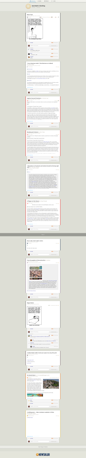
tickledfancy (30, 243)
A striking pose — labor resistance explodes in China (40, 412)
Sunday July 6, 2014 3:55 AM (32, 261)
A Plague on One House (33, 201)
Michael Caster (30, 417)
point (47, 218)
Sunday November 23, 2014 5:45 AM (33, 65)
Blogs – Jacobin (30, 100)
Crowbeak (31, 49)
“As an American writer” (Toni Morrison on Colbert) (40, 63)
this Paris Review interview (41, 78)
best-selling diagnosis (43, 283)
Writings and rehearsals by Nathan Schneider (34, 262)
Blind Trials (30, 14)
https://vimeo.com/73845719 (51, 340)
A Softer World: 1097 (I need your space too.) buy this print (42, 352)
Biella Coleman (34, 181)
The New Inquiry (30, 169)
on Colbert (37, 71)
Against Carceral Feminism (34, 98)
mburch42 (31, 56)
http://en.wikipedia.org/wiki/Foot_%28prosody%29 (42, 336)
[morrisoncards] (29, 69)
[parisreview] (29, 80)
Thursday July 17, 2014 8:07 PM (33, 202)
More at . (31, 290)
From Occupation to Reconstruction (36, 260)
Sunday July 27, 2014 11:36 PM (32, 168)
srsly (31, 335)
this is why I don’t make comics (35, 240)
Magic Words (30, 302)
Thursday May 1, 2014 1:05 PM (32, 414)
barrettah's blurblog (38, 6)
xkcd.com (29, 17)
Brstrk (31, 53)
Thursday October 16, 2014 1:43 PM (33, 133)
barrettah (31, 42)
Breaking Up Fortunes (32, 132)
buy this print (29, 363)
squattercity (29, 377)
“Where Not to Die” (46, 141)
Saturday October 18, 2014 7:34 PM (33, 99)
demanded (37, 208)
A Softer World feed (31, 355)
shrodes (33, 346)
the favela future (31, 375)
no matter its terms (30, 218)
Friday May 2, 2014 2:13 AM (32, 376)
